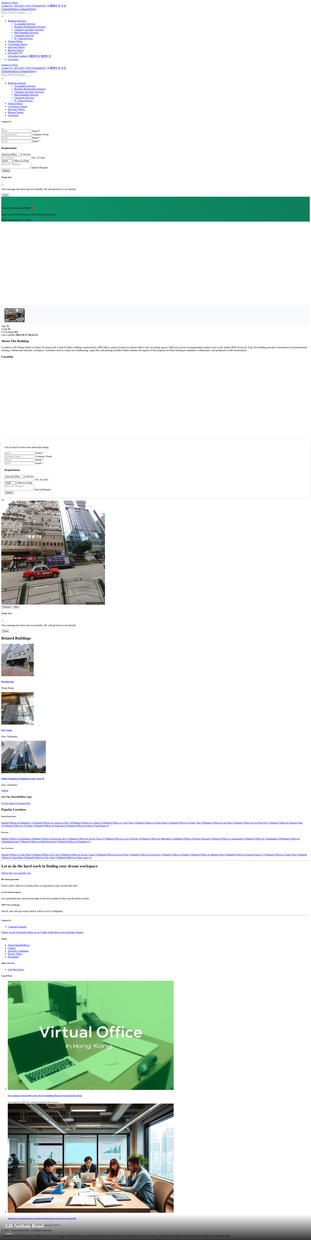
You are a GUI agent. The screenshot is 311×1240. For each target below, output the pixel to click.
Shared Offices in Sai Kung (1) (148, 854)
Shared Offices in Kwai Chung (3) (80, 854)
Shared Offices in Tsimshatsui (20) (264, 838)
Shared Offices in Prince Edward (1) (194, 838)
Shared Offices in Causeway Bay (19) (54, 822)
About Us (6, 2)
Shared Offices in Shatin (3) (178, 854)
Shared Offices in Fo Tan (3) (48, 854)
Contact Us (7, 5)
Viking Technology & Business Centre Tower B (22, 778)
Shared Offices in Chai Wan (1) (120, 822)
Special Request (39, 167)
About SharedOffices (18, 945)
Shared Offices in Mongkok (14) (159, 838)
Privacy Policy (15, 953)
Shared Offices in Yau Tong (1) (42, 857)
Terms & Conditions (18, 951)
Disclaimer (13, 956)
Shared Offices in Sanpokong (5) (230, 838)
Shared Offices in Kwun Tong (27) (88, 838)
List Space (13, 59)
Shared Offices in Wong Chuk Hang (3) (88, 825)
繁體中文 (45, 56)
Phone (36, 137)
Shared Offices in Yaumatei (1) (75, 841)
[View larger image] (15, 315)
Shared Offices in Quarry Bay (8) (188, 822)
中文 (63, 5)
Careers (12, 948)
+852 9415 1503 (21, 5)
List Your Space (16, 969)
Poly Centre (6, 730)
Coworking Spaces (17, 44)
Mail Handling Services (26, 32)
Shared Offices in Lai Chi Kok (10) (124, 838)
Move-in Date (22, 161)
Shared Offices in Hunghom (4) (17, 838)
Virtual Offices (15, 41)
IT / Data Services (23, 38)
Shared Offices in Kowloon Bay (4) (52, 838)
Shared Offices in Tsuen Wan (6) (283, 854)
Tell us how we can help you (16, 873)
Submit (6, 171)
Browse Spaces (15, 50)
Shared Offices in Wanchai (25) (52, 825)
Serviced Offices (16, 47)
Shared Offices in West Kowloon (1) (40, 841)
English (22, 56)
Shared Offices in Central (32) (89, 822)
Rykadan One (7, 681)
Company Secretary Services (29, 29)
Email (36, 141)
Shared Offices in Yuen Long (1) (75, 857)
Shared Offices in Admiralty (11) (18, 822)
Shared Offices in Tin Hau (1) (21, 825)
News (15, 2)
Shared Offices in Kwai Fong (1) (115, 854)
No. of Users (38, 157)
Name (36, 131)
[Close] (2, 128)
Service (27, 154)
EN (43, 5)
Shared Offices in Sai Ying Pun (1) (253, 822)
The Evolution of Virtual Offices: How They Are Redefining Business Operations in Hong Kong (45, 1096)
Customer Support (17, 926)
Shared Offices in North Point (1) (154, 822)
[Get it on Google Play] (22, 803)
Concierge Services (24, 35)
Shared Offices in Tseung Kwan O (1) (246, 854)
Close (5, 195)
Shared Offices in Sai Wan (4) (220, 822)
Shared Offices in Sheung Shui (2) (209, 854)
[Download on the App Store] (8, 803)
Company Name (40, 134)
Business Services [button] (17, 20)
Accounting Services (24, 23)
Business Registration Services (30, 26)
